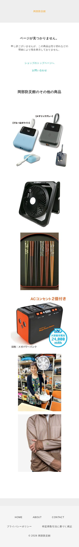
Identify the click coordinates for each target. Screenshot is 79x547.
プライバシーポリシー (19, 526)
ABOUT (37, 517)
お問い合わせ (39, 70)
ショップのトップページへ (39, 63)
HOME (18, 517)
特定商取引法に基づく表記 (57, 526)
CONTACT (58, 517)
